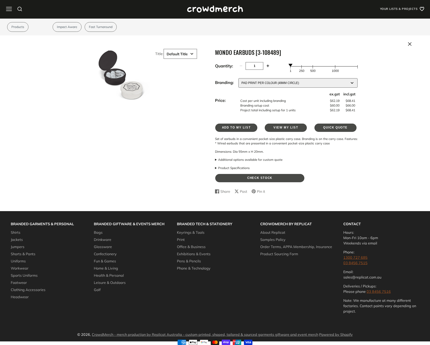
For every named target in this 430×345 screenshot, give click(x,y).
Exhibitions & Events (194, 254)
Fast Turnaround (100, 27)
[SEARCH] (19, 9)
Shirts (15, 232)
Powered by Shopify (336, 334)
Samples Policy (273, 239)
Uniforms (18, 261)
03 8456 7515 (355, 263)
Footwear (19, 282)
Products (17, 27)
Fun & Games (105, 261)
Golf (97, 289)
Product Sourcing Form (279, 254)
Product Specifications (234, 168)
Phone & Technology (194, 268)
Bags (98, 232)
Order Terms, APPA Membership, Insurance (296, 246)
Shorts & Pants (23, 254)
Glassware (103, 246)
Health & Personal (109, 275)
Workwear (19, 268)
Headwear (20, 297)
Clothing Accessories (28, 289)
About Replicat (272, 232)
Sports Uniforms (24, 275)
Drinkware (102, 239)
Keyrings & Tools (190, 232)
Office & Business (191, 246)
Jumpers (17, 246)
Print (181, 239)
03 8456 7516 (379, 291)
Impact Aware (67, 27)
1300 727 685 (355, 257)
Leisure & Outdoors (110, 282)
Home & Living (106, 268)
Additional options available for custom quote (250, 159)
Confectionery (105, 254)
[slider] (290, 65)
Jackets (17, 239)
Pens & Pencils (189, 261)
